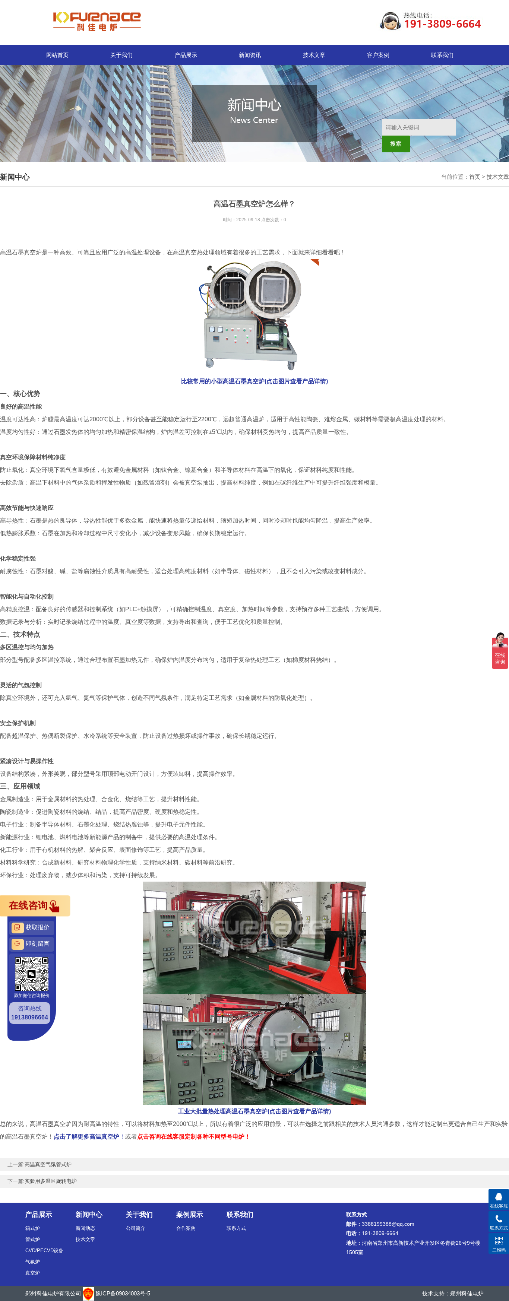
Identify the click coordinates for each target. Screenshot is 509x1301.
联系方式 (236, 1228)
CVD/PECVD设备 (44, 1250)
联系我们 (442, 55)
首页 (474, 177)
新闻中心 (89, 1214)
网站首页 (57, 55)
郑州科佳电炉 (467, 1293)
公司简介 (135, 1228)
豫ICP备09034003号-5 (122, 1293)
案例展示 (189, 1214)
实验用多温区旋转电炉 (51, 1181)
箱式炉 (32, 1228)
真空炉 (32, 1273)
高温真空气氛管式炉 (48, 1164)
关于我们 (121, 55)
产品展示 (186, 55)
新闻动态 (85, 1228)
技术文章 (314, 55)
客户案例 (378, 55)
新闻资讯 (250, 55)
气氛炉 (32, 1261)
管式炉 (32, 1239)
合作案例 (186, 1228)
